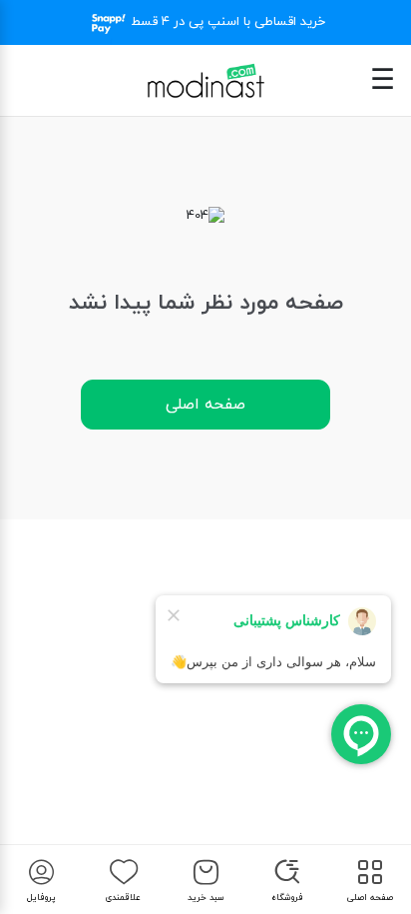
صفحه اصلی (205, 405)
